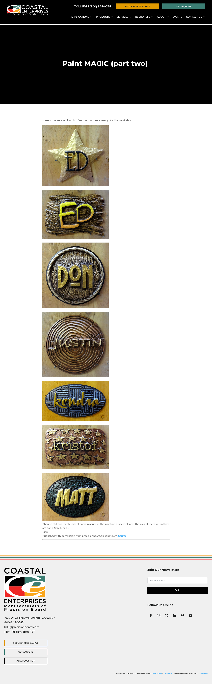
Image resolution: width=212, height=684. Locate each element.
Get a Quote (183, 6)
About (161, 17)
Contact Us (194, 17)
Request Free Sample (137, 6)
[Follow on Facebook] (150, 615)
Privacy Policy (167, 673)
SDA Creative (203, 673)
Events (177, 17)
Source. (122, 535)
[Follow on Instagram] (158, 615)
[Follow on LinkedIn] (174, 615)
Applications (80, 17)
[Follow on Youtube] (190, 615)
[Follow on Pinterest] (182, 615)
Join (177, 590)
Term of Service (156, 673)
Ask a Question (26, 661)
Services (122, 17)
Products (103, 17)
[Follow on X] (166, 615)
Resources (142, 17)
